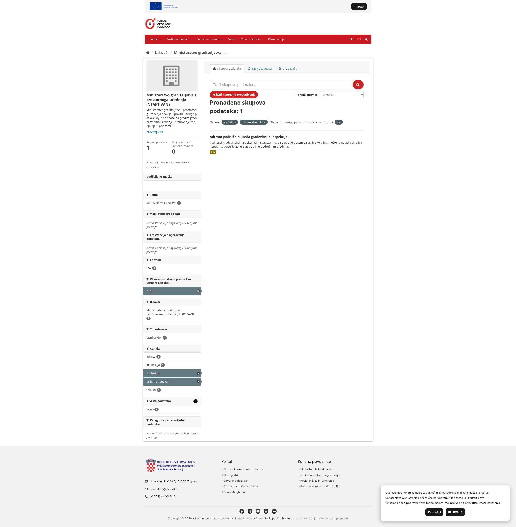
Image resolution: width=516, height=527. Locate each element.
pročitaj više (154, 132)
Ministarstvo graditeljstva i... (200, 52)
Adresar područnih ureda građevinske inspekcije (248, 137)
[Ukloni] (235, 122)
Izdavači (162, 52)
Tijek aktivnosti (261, 68)
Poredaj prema (306, 95)
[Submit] (358, 84)
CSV (213, 152)
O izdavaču (289, 68)
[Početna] (148, 52)
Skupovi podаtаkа (228, 68)
